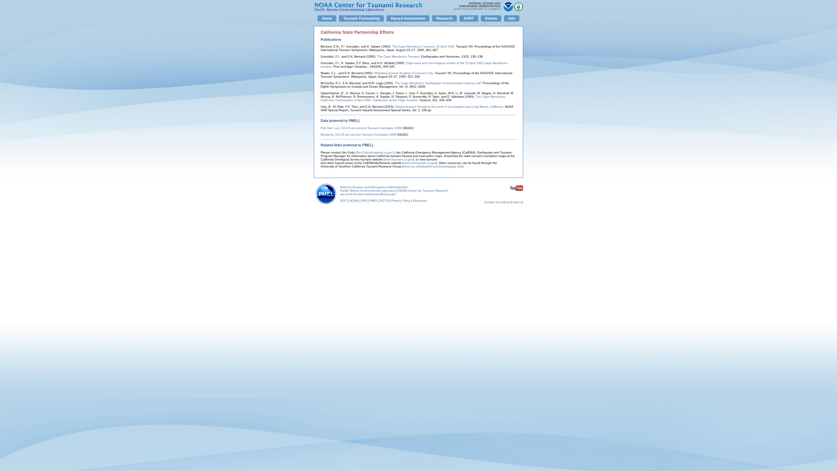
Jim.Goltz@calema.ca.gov (375, 152)
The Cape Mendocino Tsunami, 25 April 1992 (423, 46)
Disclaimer (420, 200)
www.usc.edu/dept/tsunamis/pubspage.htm (432, 166)
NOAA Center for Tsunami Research (423, 190)
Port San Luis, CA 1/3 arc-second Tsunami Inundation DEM (361, 128)
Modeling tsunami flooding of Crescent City (403, 73)
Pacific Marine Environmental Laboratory (368, 190)
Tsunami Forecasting (361, 18)
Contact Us (492, 202)
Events (491, 18)
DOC (343, 200)
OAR (363, 200)
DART (469, 18)
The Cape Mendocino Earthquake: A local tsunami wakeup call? (438, 83)
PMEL (373, 200)
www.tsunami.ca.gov (399, 159)
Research (444, 18)
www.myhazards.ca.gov (419, 163)
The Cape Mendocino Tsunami (398, 56)
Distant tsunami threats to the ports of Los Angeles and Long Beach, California (449, 106)
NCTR (384, 200)
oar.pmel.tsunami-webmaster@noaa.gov (368, 194)
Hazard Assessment (408, 18)
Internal (518, 202)
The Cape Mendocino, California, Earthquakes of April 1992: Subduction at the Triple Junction (413, 98)
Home (327, 18)
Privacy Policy (400, 200)
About (506, 202)
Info (511, 18)
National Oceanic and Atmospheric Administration (374, 187)
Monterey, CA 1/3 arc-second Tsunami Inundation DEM (358, 134)
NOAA (353, 200)
